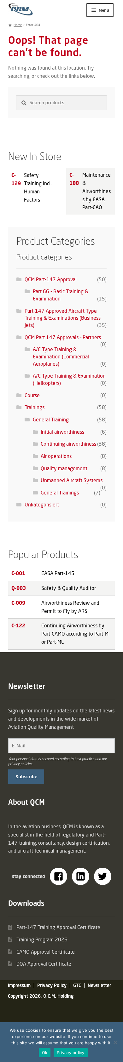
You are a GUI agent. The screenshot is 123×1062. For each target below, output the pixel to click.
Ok (45, 1052)
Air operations (56, 456)
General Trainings (60, 492)
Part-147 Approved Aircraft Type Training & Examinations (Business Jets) (63, 317)
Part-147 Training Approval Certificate (58, 927)
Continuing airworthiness (68, 443)
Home (18, 25)
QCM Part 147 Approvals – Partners (63, 337)
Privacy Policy (52, 985)
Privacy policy (71, 1052)
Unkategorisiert (42, 504)
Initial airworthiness (62, 431)
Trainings (34, 407)
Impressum (19, 985)
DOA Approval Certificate (43, 963)
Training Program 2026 (41, 939)
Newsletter (99, 985)
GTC (77, 985)
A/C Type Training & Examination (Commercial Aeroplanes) (61, 356)
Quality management (64, 468)
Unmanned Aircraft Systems (71, 480)
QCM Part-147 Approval (51, 279)
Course (32, 395)
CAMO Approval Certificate (45, 951)
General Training (51, 419)
